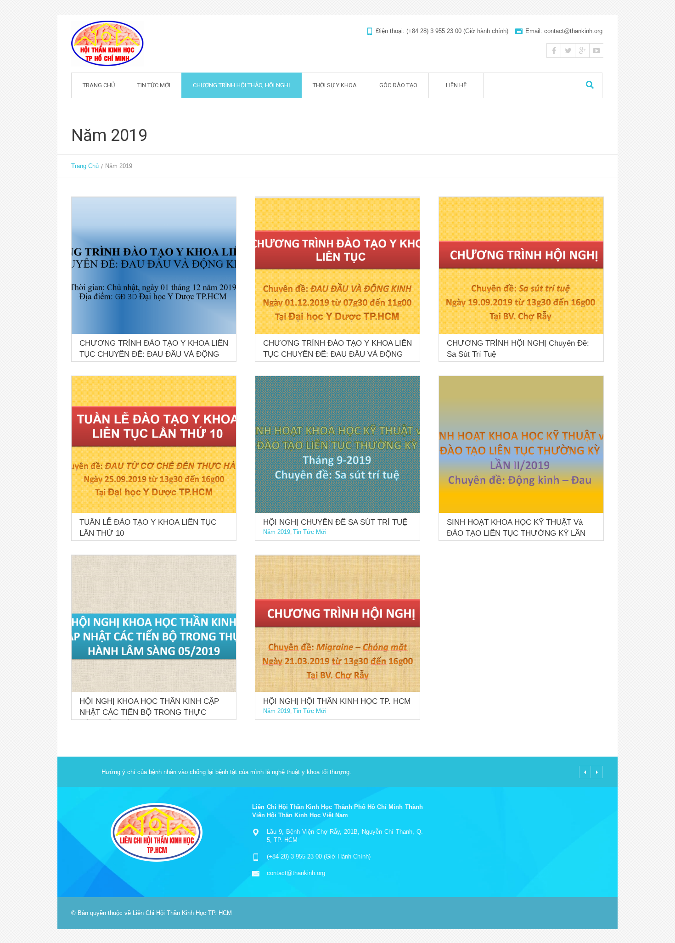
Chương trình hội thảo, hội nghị (241, 85)
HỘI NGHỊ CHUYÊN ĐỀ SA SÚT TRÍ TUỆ (335, 522)
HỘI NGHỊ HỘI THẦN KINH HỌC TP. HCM (337, 701)
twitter (568, 50)
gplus (582, 50)
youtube (596, 50)
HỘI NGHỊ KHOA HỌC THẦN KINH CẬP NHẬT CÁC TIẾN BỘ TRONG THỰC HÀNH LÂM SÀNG (149, 712)
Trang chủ (99, 85)
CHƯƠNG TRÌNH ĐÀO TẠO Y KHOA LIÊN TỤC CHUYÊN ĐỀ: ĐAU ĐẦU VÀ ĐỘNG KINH (153, 354)
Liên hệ (456, 85)
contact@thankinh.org (296, 873)
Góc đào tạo (398, 85)
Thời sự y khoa (335, 85)
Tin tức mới (153, 85)
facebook (554, 50)
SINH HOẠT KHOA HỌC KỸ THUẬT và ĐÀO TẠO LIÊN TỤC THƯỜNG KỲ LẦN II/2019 (516, 533)
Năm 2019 (276, 531)
